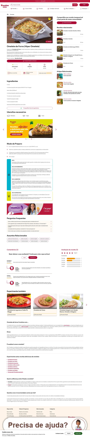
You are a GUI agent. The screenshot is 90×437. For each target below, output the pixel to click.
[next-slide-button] (56, 130)
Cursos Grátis (28, 8)
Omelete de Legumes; (13, 363)
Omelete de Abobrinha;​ (13, 368)
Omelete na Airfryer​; (13, 366)
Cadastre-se (33, 257)
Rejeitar (68, 433)
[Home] (7, 14)
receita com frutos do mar (13, 238)
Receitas (12, 14)
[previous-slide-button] (3, 130)
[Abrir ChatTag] (45, 425)
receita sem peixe (24, 241)
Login (24, 257)
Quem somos (9, 411)
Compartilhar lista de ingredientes (31, 108)
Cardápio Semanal (54, 8)
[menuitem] (14, 9)
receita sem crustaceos (44, 238)
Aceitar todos (78, 433)
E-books (41, 8)
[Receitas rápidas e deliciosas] (30, 128)
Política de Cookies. (11, 435)
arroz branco (67, 325)
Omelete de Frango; (12, 359)
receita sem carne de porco (13, 241)
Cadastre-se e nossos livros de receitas (45, 1)
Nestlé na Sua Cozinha (23, 411)
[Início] (5, 6)
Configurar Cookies (60, 433)
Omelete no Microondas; (14, 365)
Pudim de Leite (39, 411)
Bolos (51, 411)
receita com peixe (24, 238)
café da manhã (24, 326)
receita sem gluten (33, 238)
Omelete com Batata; (13, 370)
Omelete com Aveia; (12, 361)
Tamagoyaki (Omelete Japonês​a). (15, 372)
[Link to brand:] (49, 19)
